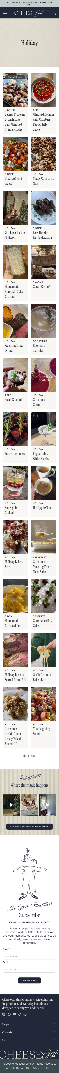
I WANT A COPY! (29, 573)
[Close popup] (54, 499)
